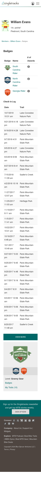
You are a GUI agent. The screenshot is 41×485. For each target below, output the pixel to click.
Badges (8, 382)
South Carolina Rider (16, 70)
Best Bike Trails (30, 436)
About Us (17, 428)
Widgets (7, 431)
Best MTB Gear (22, 439)
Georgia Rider (19, 90)
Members (5, 41)
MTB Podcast (17, 436)
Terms (6, 449)
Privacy (12, 449)
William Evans (15, 41)
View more (20, 337)
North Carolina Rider (16, 82)
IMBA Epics (9, 439)
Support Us (27, 428)
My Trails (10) (11, 387)
